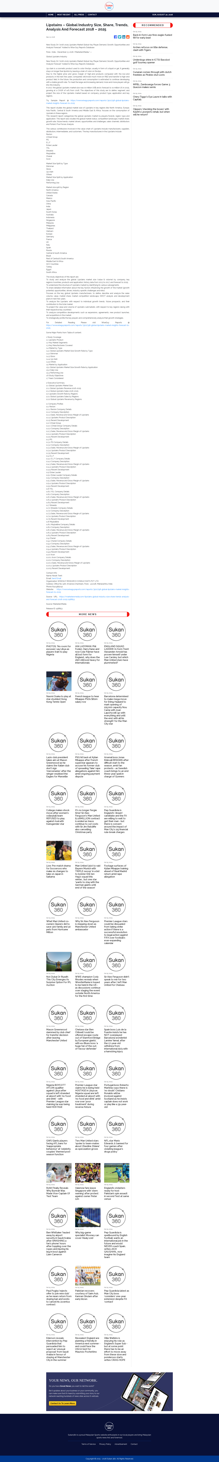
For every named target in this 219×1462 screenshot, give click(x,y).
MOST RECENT (63, 15)
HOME (50, 15)
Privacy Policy (105, 1444)
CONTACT (92, 15)
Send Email (56, 578)
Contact (134, 1444)
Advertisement (121, 1444)
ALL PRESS (79, 15)
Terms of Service (88, 1444)
